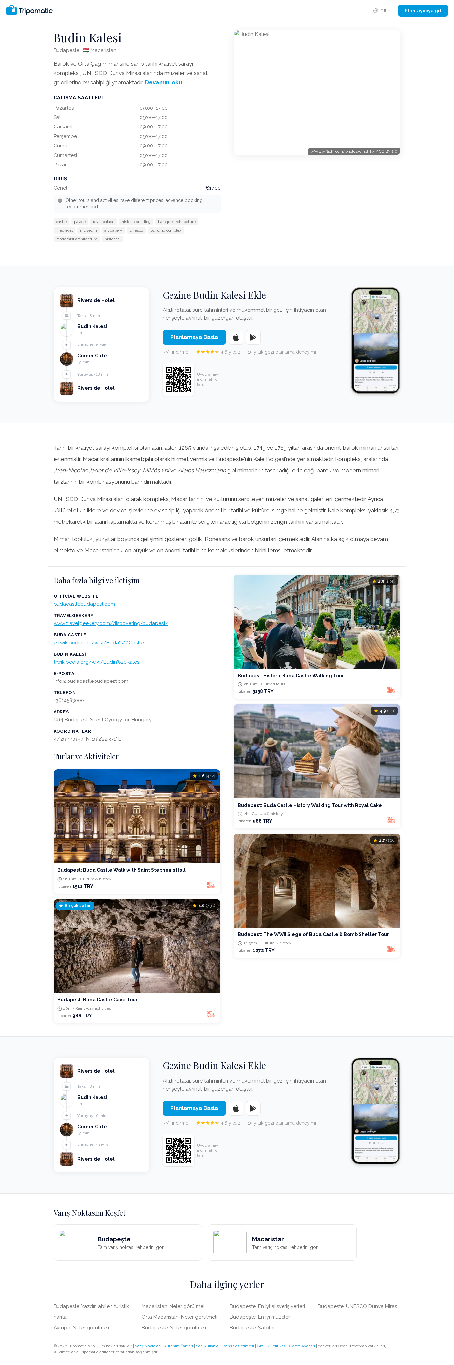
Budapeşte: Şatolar (252, 1328)
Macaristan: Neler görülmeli (174, 1306)
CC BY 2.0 (388, 151)
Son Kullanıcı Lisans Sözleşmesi (225, 1346)
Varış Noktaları (148, 1346)
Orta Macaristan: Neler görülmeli (179, 1317)
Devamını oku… (165, 82)
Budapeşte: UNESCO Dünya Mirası (358, 1306)
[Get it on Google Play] (253, 337)
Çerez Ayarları (302, 1346)
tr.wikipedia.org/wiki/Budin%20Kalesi (97, 662)
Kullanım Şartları (178, 1346)
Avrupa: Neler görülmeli (81, 1328)
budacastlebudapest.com (84, 604)
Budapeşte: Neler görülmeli (174, 1328)
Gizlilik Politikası (271, 1346)
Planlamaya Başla (194, 337)
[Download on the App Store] (236, 337)
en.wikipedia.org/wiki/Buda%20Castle (99, 643)
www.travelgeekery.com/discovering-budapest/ (111, 623)
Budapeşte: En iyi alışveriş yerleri (267, 1306)
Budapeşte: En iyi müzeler (260, 1317)
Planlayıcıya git (423, 10)
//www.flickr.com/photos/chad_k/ (343, 151)
